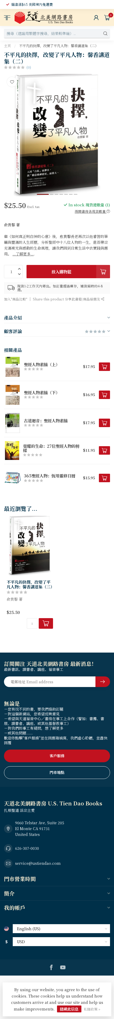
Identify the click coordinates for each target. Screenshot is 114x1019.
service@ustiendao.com (38, 863)
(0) (29, 67)
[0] (107, 17)
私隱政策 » (92, 1009)
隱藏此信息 (69, 1009)
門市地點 (57, 772)
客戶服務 (57, 755)
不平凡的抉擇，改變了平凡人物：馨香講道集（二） (58, 45)
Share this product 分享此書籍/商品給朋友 (67, 299)
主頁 (7, 45)
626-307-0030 (27, 848)
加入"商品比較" (15, 299)
